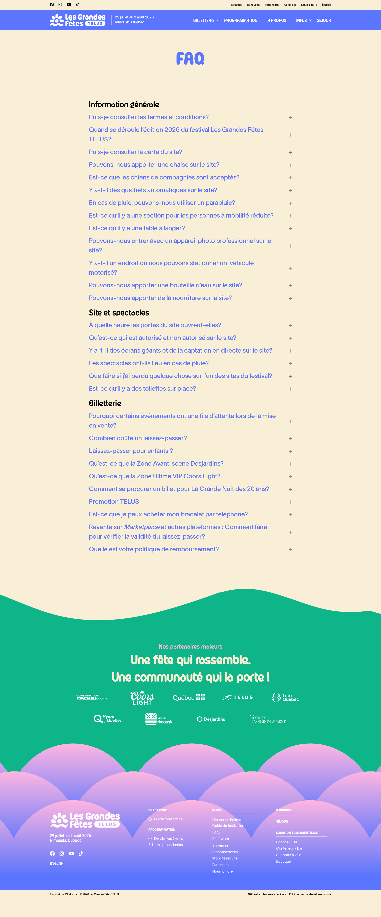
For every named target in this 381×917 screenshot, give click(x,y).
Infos (301, 20)
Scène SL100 (286, 842)
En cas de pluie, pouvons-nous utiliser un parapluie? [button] (162, 203)
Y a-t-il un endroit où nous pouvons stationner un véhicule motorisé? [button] (171, 268)
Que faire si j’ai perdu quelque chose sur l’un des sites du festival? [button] (180, 376)
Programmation (241, 20)
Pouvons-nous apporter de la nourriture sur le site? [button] (160, 298)
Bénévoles (253, 5)
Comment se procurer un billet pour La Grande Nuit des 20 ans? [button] (179, 489)
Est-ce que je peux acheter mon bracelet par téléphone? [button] (168, 515)
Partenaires (272, 5)
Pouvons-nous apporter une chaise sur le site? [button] (154, 165)
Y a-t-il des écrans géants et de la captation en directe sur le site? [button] (180, 351)
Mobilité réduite (225, 858)
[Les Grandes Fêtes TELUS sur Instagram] (60, 5)
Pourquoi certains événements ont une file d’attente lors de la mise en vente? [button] (182, 421)
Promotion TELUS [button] (114, 502)
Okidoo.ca (71, 894)
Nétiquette (254, 894)
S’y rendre (220, 845)
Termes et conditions (274, 894)
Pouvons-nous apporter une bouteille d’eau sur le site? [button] (165, 286)
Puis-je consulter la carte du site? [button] (136, 152)
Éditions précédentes (165, 845)
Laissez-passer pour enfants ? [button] (131, 451)
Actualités (290, 5)
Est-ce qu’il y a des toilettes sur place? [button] (142, 389)
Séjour (324, 20)
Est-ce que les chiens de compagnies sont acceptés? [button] (164, 178)
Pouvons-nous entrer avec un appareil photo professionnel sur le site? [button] (180, 246)
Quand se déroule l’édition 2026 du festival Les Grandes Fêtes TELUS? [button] (176, 135)
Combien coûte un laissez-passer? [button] (138, 438)
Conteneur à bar (289, 848)
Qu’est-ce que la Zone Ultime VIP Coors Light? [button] (155, 477)
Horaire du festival (226, 819)
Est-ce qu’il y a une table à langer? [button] (137, 228)
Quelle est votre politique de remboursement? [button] (154, 550)
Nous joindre (309, 5)
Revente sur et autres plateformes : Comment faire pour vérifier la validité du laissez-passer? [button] (178, 532)
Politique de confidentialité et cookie (310, 894)
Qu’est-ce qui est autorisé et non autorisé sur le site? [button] (163, 338)
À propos (276, 20)
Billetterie (203, 20)
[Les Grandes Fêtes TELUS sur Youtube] (69, 5)
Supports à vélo (288, 855)
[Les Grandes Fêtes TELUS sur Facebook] (52, 5)
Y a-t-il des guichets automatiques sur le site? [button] (153, 190)
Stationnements (225, 852)
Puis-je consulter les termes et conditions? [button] (149, 117)
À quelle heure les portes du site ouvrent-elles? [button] (155, 325)
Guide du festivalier (227, 826)
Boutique (236, 5)
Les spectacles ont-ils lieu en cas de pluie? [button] (149, 363)
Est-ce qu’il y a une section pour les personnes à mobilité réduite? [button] (181, 216)
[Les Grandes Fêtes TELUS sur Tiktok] (77, 5)
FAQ (216, 832)
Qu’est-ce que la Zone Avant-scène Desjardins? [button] (156, 464)
